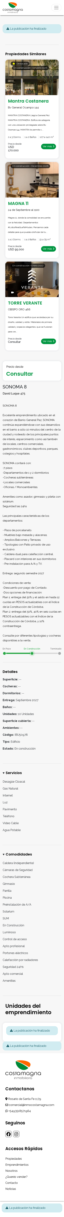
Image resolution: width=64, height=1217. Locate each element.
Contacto (11, 1183)
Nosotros (11, 1170)
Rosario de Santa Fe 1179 (24, 1099)
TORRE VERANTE (25, 303)
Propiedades (13, 1158)
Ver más (48, 146)
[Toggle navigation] (56, 7)
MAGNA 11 (18, 203)
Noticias (10, 1189)
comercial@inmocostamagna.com (31, 1105)
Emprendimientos (17, 1164)
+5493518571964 (19, 1111)
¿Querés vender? (16, 1176)
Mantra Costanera (28, 101)
